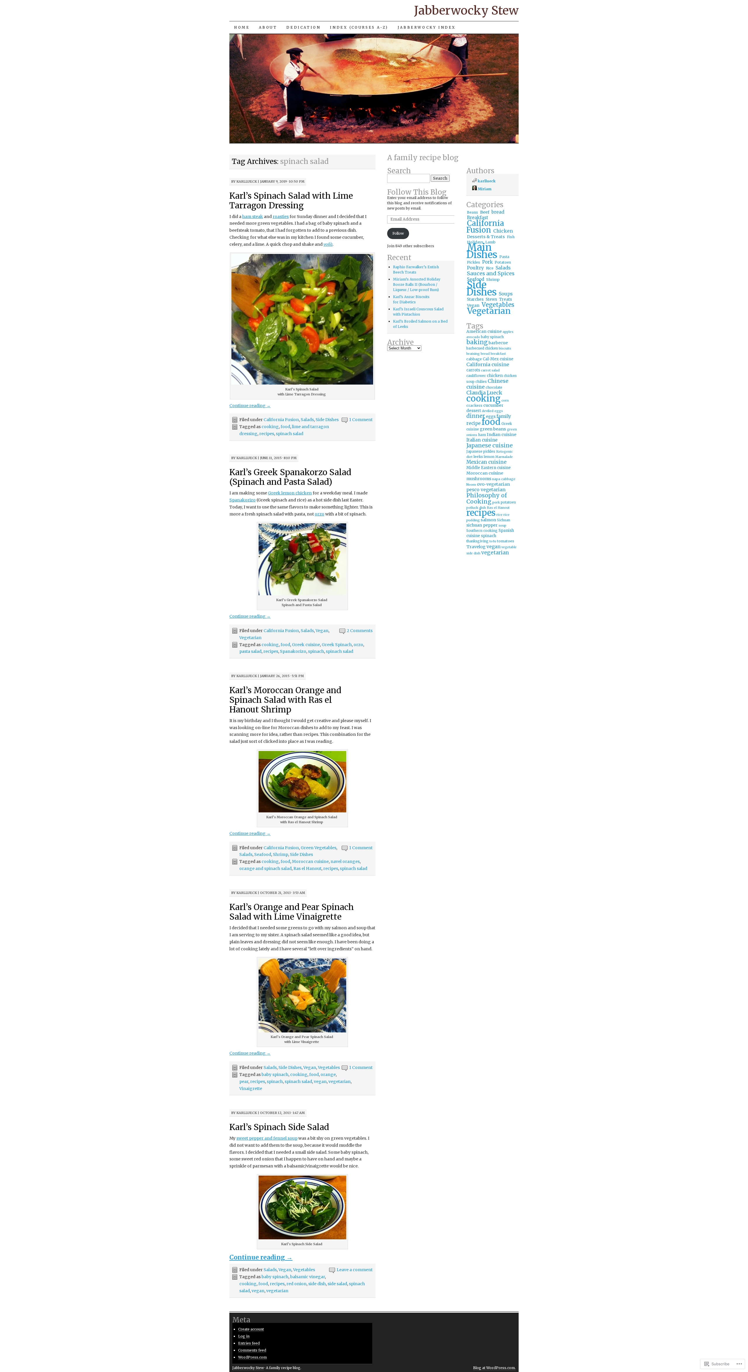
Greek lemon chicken (290, 493)
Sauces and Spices (491, 273)
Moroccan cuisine (310, 861)
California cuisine (487, 364)
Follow (398, 233)
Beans (472, 212)
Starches (475, 299)
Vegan (322, 630)
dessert (473, 410)
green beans (493, 429)
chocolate (494, 387)
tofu (492, 541)
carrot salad (490, 370)
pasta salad (250, 651)
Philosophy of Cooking (486, 498)
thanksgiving (477, 541)
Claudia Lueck (484, 393)
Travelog (476, 546)
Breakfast (477, 217)
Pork (487, 262)
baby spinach (275, 1074)
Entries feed (249, 1343)
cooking (270, 426)
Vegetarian (250, 637)
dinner (475, 416)
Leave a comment (355, 1269)
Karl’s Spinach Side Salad (279, 1127)
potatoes (508, 502)
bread (497, 212)
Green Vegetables (318, 847)
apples (508, 332)
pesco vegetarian (485, 489)
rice (499, 515)
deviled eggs (492, 411)
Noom (471, 484)
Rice (490, 268)
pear (243, 1081)
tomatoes (505, 541)
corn (505, 400)
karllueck (246, 181)
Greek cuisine (306, 644)
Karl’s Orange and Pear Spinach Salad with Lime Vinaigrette (291, 912)
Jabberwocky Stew (466, 10)
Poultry (475, 268)
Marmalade (504, 457)
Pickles (473, 262)
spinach (316, 651)
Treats (505, 299)
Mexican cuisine (486, 462)
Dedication (303, 27)
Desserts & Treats (486, 236)
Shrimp (280, 854)
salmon (488, 519)
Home (242, 27)
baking (477, 342)
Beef (484, 212)
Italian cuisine (482, 440)
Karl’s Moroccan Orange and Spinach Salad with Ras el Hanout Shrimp (285, 700)
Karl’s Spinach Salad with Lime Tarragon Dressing (291, 201)
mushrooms (478, 478)
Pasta (504, 257)
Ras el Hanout (307, 868)
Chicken (503, 231)
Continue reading (250, 405)
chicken (495, 375)
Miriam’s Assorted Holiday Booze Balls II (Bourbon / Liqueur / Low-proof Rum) (416, 284)
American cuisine (484, 331)
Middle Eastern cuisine (488, 467)
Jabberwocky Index (427, 27)
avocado (473, 337)
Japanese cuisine (489, 445)
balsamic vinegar (307, 1276)
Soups (505, 294)
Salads (307, 419)
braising (473, 354)
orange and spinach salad (265, 868)
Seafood (262, 854)
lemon (489, 457)
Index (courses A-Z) (359, 27)
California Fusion (281, 419)
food (285, 426)
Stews (491, 299)
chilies (481, 381)
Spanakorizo (242, 500)
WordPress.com (252, 1357)
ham (482, 434)
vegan (320, 1081)
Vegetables (329, 1067)
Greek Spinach (337, 644)
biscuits (505, 348)
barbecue (498, 342)
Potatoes (503, 262)
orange (328, 1074)
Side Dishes (327, 419)
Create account (251, 1329)
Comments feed (252, 1350)
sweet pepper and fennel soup (266, 1138)
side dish (317, 1283)
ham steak (252, 216)
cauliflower (476, 375)
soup (502, 525)
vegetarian (339, 1081)
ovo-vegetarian (493, 484)
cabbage (474, 359)
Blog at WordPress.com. (494, 1368)
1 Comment (361, 419)
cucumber (493, 405)
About (268, 27)
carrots (473, 370)
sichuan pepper (482, 525)
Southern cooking (482, 530)
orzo (319, 514)
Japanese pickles (480, 451)
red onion (296, 1283)
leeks (478, 456)
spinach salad (289, 433)
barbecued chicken (482, 348)
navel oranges (345, 861)
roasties (281, 216)
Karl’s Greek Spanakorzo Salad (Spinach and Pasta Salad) (290, 477)
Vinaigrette (250, 1088)
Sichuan (503, 520)
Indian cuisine (501, 434)
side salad (337, 1283)
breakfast (498, 354)
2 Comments (360, 630)
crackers (474, 405)
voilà (328, 244)
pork (496, 502)
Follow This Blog (416, 192)
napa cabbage (503, 479)
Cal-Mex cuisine (498, 359)
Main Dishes (481, 251)
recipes (266, 433)
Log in (244, 1336)
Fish (511, 237)
